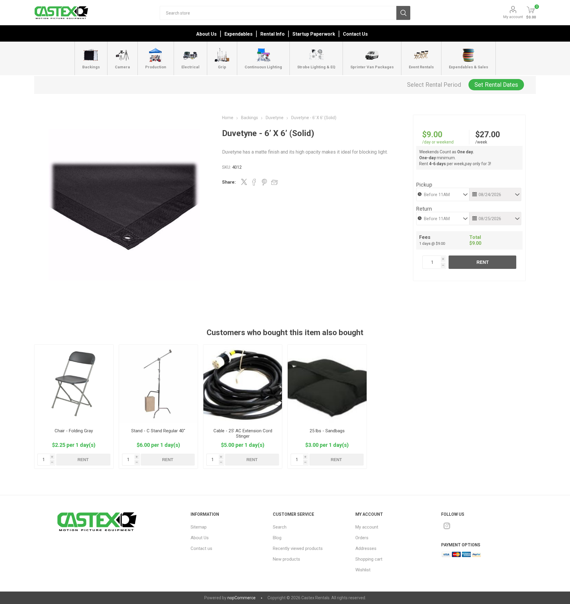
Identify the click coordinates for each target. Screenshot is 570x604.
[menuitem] (226, 527)
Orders (361, 537)
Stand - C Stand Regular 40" (158, 430)
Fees (424, 237)
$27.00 (487, 134)
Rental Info (272, 34)
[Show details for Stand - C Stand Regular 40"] (158, 384)
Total (475, 237)
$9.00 (432, 134)
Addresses (365, 548)
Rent (482, 262)
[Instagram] (447, 526)
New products (286, 559)
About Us (206, 34)
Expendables (238, 34)
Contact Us (355, 34)
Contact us (201, 548)
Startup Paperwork (313, 34)
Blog (277, 537)
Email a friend (274, 182)
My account (513, 17)
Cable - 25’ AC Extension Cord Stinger (242, 433)
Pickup (424, 185)
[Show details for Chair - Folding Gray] (73, 384)
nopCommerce (241, 597)
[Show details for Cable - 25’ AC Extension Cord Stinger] (242, 384)
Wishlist (362, 570)
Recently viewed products (298, 548)
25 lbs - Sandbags (327, 430)
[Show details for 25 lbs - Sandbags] (327, 384)
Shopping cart (368, 559)
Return (424, 209)
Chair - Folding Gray (74, 430)
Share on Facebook (254, 182)
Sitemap (199, 527)
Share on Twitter (244, 182)
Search (403, 13)
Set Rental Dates (496, 84)
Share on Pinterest (264, 182)
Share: (229, 182)
